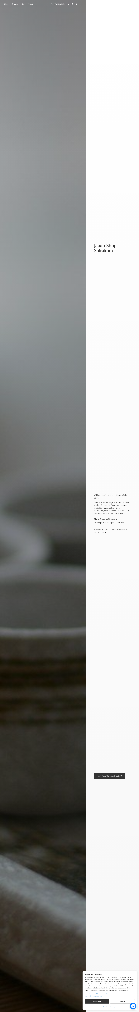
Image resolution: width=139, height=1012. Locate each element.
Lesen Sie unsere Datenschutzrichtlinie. (97, 994)
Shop (6, 4)
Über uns (15, 4)
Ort (23, 4)
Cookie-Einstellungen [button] (109, 1007)
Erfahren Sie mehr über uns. (93, 996)
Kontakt (30, 4)
